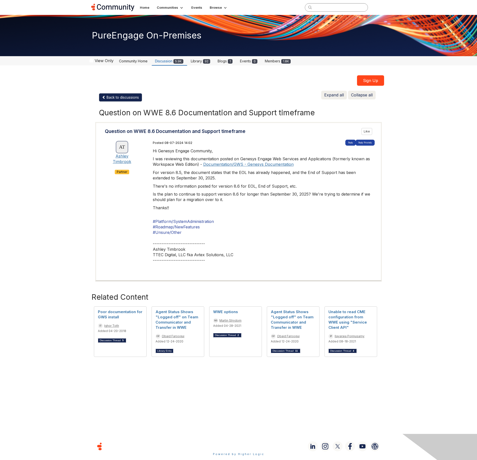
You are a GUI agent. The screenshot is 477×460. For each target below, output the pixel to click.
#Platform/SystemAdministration (183, 221)
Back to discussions (122, 97)
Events (248, 61)
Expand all (334, 94)
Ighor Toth (111, 326)
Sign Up (370, 80)
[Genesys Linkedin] (313, 446)
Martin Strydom (230, 320)
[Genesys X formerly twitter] (338, 446)
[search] (310, 7)
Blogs (224, 61)
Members (277, 61)
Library (199, 61)
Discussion (168, 61)
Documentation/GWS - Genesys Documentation (248, 164)
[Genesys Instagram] (325, 446)
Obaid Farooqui (173, 336)
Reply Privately (365, 142)
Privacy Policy (254, 446)
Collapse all (362, 94)
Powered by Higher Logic (238, 454)
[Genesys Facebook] (350, 446)
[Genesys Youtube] (362, 446)
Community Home (133, 61)
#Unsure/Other (167, 232)
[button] (170, 7)
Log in (379, 7)
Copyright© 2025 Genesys (133, 446)
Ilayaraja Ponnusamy (349, 336)
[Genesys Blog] (375, 446)
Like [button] (367, 131)
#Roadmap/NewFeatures (176, 226)
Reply (350, 142)
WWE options (225, 311)
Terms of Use (221, 446)
